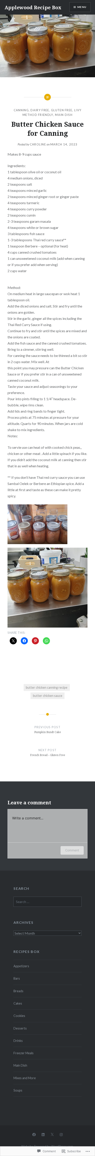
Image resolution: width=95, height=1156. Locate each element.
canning (21, 110)
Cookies (19, 1016)
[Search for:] (47, 902)
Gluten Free (61, 110)
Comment (72, 850)
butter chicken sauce (47, 696)
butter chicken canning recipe (46, 687)
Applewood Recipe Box (32, 7)
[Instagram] (61, 1134)
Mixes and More (24, 1078)
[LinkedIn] (43, 1134)
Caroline (38, 144)
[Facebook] (34, 1134)
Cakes (17, 1003)
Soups (17, 1090)
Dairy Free (39, 110)
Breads (18, 991)
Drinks (18, 1041)
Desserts (20, 1028)
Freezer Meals (23, 1053)
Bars (16, 978)
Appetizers (21, 966)
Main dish (63, 115)
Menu (81, 7)
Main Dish (20, 1065)
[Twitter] (52, 1134)
